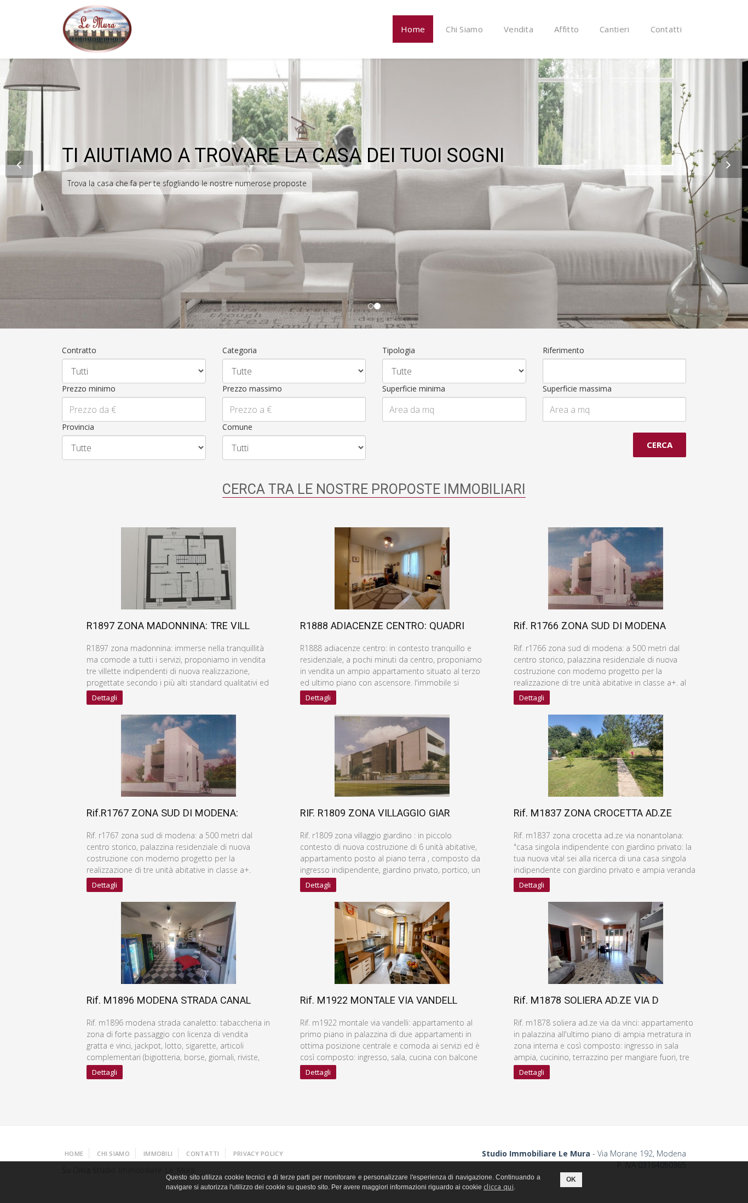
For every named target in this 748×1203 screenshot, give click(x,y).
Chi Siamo (464, 29)
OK (571, 1179)
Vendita (518, 29)
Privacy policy (258, 1153)
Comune (237, 427)
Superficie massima (577, 388)
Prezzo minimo (89, 388)
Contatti (666, 29)
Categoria (239, 350)
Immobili (157, 1153)
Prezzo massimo (252, 388)
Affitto (566, 29)
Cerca (659, 444)
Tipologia (398, 350)
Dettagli (104, 698)
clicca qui (499, 1187)
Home (413, 29)
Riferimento (563, 350)
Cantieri (614, 29)
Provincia (78, 427)
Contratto (79, 350)
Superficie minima (413, 388)
